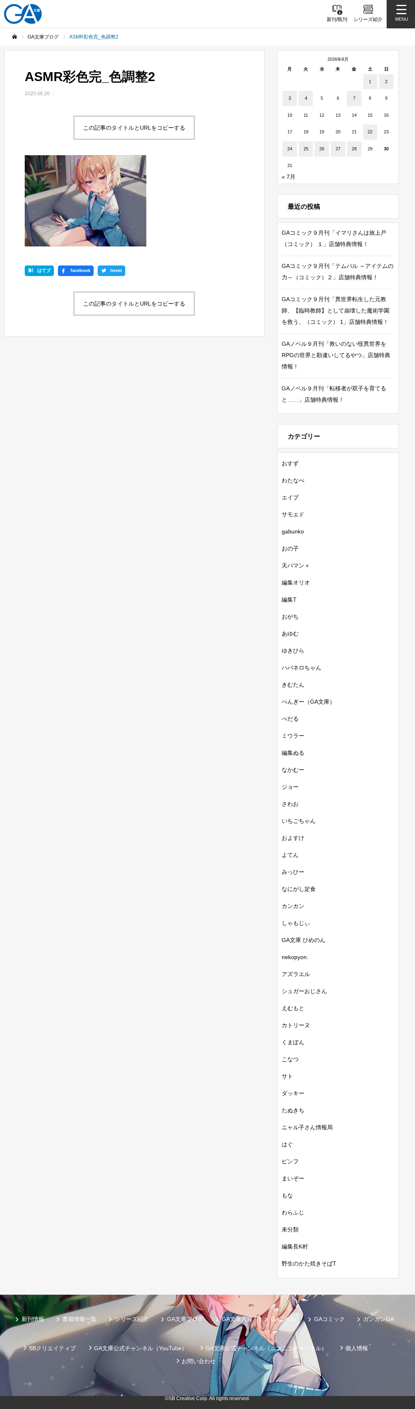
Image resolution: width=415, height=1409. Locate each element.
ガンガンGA (378, 1319)
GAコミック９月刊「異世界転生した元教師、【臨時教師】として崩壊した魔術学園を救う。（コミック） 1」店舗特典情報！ (335, 310)
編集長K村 (295, 1246)
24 (289, 148)
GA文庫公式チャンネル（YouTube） (140, 1348)
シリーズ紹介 (132, 1319)
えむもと (293, 1008)
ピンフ (290, 1161)
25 (306, 148)
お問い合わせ (199, 1361)
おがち (290, 616)
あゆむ (290, 633)
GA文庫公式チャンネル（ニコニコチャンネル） (266, 1348)
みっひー (293, 872)
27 (338, 148)
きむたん (293, 684)
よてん (290, 855)
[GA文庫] (23, 14)
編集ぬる (293, 752)
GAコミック (329, 1319)
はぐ (287, 1144)
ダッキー (293, 1093)
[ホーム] (14, 37)
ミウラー (293, 735)
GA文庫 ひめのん (303, 940)
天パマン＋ (296, 565)
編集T (289, 599)
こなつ (290, 1059)
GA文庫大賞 (237, 1319)
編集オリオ (296, 582)
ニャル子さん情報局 (307, 1127)
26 (321, 148)
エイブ (290, 497)
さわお (290, 804)
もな (287, 1195)
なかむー (293, 770)
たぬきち (293, 1110)
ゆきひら (293, 650)
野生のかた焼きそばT (309, 1263)
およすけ (293, 838)
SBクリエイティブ (52, 1348)
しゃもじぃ (296, 923)
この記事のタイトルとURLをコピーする (134, 127)
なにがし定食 (299, 889)
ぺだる (290, 718)
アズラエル (296, 974)
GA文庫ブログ (185, 1319)
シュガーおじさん (304, 991)
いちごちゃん (299, 821)
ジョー (290, 787)
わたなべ (293, 480)
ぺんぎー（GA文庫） (308, 701)
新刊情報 (32, 1319)
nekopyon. (295, 957)
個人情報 (356, 1348)
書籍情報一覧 (79, 1319)
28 (354, 148)
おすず (290, 463)
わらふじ (293, 1212)
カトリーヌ (296, 1025)
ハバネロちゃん (301, 667)
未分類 (290, 1229)
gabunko (293, 531)
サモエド (293, 514)
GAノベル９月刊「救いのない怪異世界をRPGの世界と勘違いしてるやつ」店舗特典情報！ (336, 355)
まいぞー (293, 1178)
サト (287, 1076)
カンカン (293, 906)
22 (370, 131)
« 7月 (288, 176)
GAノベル (283, 1319)
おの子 (290, 548)
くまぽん (293, 1042)
